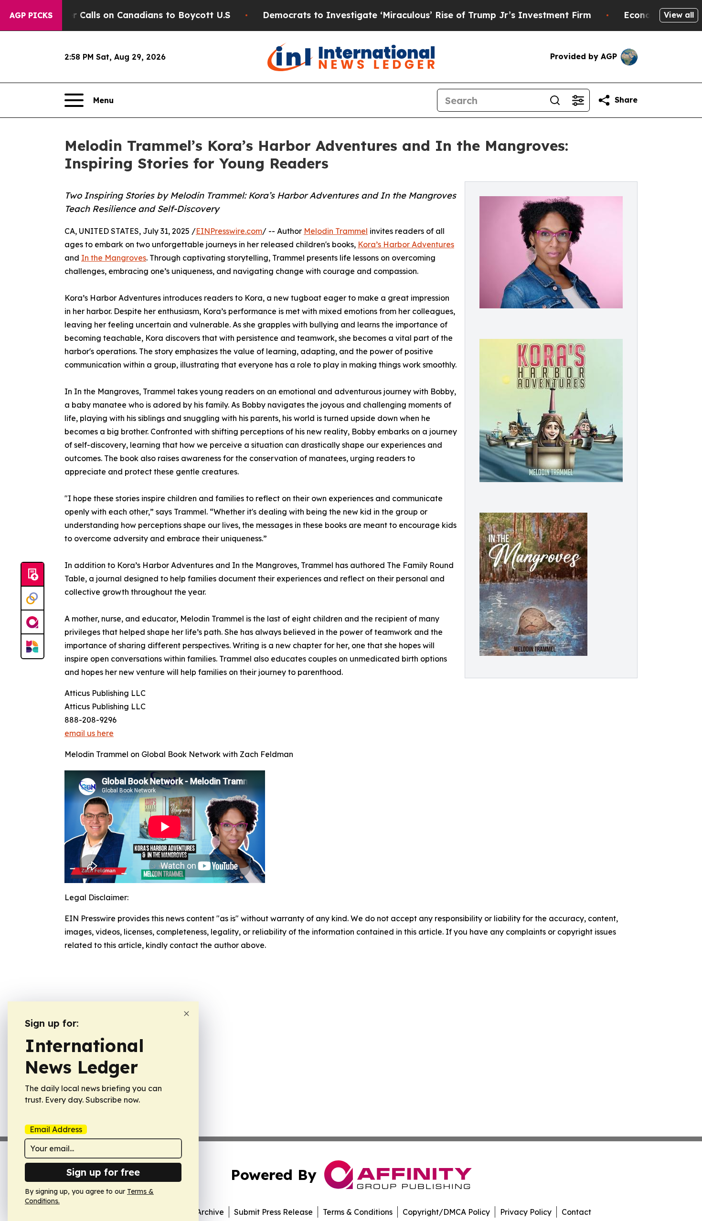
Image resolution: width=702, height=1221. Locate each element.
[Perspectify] (32, 598)
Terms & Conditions (358, 1212)
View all (679, 15)
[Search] (554, 100)
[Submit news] (32, 575)
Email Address (56, 1129)
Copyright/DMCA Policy (446, 1212)
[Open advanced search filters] (577, 100)
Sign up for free (103, 1172)
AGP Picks (31, 15)
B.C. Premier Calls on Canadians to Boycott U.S (127, 15)
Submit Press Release (273, 1212)
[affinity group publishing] (32, 622)
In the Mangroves (113, 258)
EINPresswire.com (229, 231)
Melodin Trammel (336, 231)
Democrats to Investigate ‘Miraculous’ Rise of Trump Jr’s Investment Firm (427, 15)
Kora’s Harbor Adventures (406, 244)
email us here (89, 733)
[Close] (186, 1013)
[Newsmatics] (32, 646)
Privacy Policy (526, 1212)
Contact (576, 1212)
